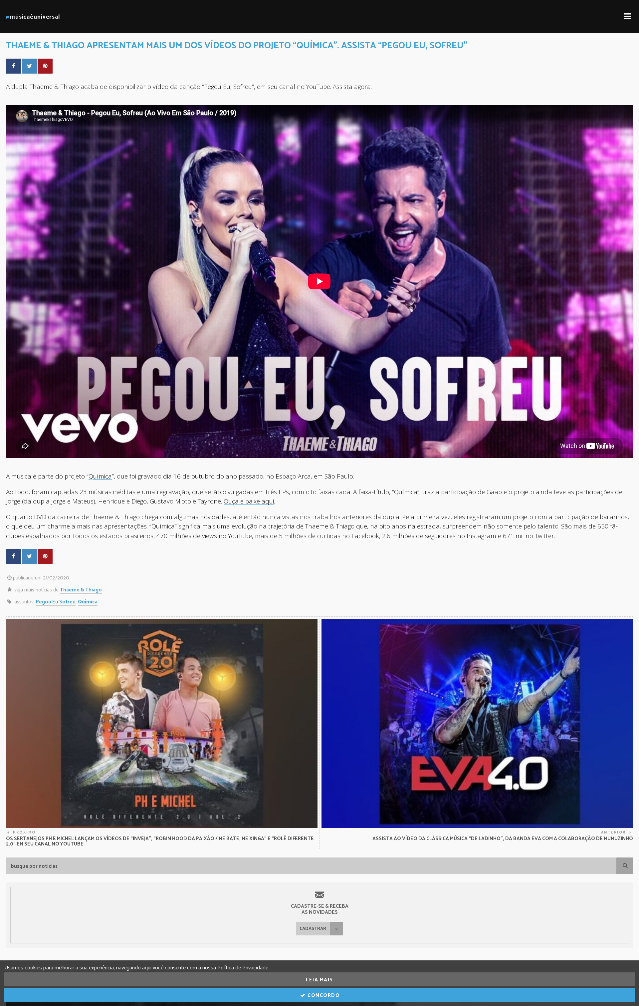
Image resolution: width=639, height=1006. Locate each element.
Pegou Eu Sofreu (56, 602)
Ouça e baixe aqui (249, 501)
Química (100, 476)
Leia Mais (319, 980)
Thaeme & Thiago (81, 590)
